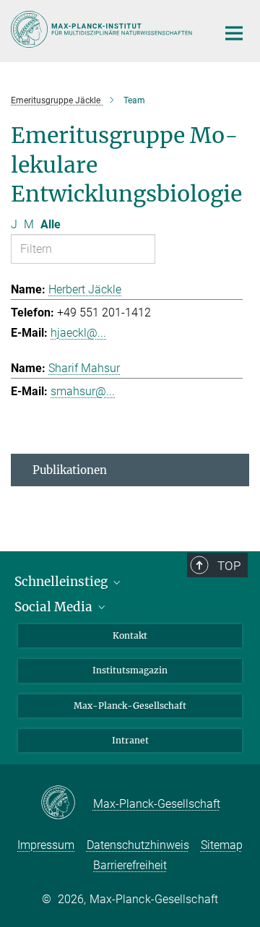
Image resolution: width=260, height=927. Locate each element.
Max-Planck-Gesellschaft (130, 705)
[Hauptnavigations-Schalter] (234, 33)
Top (228, 566)
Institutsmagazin (130, 670)
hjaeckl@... (78, 333)
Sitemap (222, 845)
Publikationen (69, 470)
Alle (50, 224)
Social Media (54, 607)
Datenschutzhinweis (138, 845)
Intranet (130, 740)
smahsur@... (83, 391)
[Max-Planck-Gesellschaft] (66, 803)
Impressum (45, 845)
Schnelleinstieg (62, 581)
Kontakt (130, 635)
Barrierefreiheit (130, 865)
